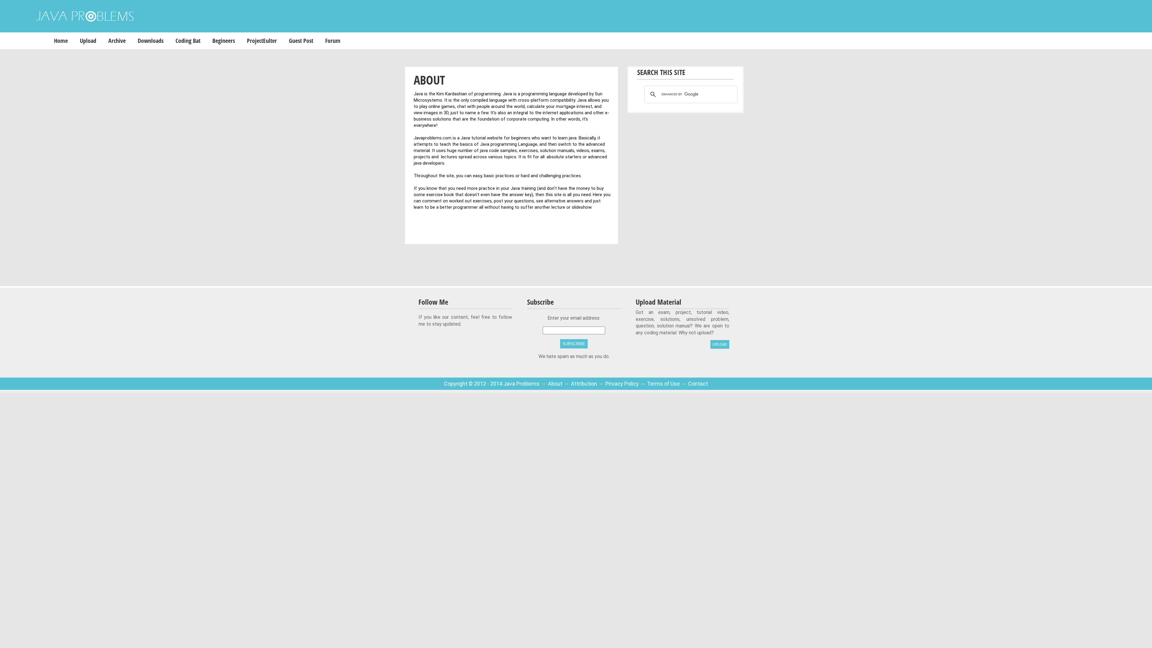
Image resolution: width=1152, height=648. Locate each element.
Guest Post (301, 41)
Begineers (223, 41)
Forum (332, 41)
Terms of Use (664, 384)
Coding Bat (188, 41)
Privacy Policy (622, 384)
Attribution (584, 384)
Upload (88, 41)
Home (61, 41)
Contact (698, 384)
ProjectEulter (262, 41)
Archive (117, 41)
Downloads (151, 41)
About (556, 384)
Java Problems (521, 384)
